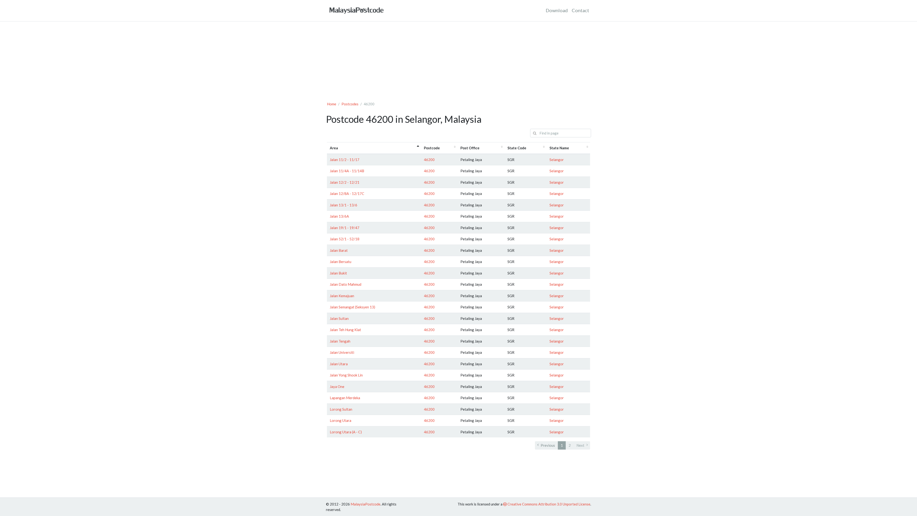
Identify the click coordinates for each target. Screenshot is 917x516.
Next (580, 445)
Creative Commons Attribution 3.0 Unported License (548, 504)
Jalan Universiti (342, 352)
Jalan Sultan (339, 318)
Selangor (556, 159)
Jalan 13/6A (339, 216)
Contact (580, 10)
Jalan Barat (339, 250)
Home (331, 104)
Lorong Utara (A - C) (346, 432)
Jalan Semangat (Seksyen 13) (352, 307)
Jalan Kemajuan (342, 296)
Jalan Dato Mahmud (345, 284)
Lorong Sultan (341, 409)
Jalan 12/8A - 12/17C (347, 193)
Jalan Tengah (340, 341)
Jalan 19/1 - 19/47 (344, 228)
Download (557, 10)
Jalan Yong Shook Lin (346, 375)
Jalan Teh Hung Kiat (345, 330)
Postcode (432, 148)
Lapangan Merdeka (345, 398)
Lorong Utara (340, 420)
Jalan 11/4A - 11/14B (347, 171)
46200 (429, 159)
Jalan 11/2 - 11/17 (344, 159)
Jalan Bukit (338, 273)
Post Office (470, 148)
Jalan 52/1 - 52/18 (344, 239)
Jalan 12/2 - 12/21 (344, 182)
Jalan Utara (339, 364)
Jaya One (337, 386)
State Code (516, 148)
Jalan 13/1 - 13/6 (343, 205)
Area (334, 148)
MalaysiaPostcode (365, 504)
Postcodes (349, 104)
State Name (559, 148)
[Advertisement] (458, 61)
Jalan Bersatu (340, 261)
